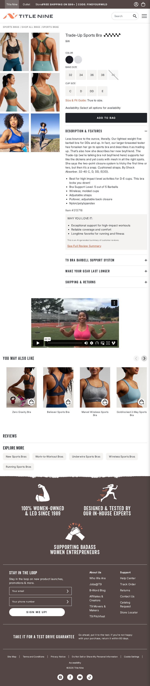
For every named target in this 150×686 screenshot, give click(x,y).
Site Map (11, 656)
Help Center (128, 578)
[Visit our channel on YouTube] (80, 677)
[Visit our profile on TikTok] (90, 677)
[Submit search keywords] (135, 16)
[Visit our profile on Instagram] (60, 677)
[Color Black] (69, 60)
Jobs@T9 (95, 584)
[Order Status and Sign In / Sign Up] (136, 4)
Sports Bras (11, 27)
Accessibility (75, 662)
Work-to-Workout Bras (49, 456)
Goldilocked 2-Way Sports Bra (132, 414)
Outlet (26, 4)
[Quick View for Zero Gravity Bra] (31, 402)
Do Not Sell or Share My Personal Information (95, 656)
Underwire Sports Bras (86, 456)
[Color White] (78, 60)
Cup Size (70, 83)
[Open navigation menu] (144, 16)
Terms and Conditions (33, 656)
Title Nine (11, 4)
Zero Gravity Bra (21, 412)
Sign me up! (36, 612)
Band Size (71, 67)
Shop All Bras (31, 27)
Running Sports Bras (18, 466)
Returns (125, 590)
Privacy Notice (58, 656)
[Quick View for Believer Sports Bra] (67, 402)
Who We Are (97, 578)
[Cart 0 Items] (143, 4)
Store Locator (129, 612)
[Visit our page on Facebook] (70, 677)
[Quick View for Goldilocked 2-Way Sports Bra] (141, 402)
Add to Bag (106, 117)
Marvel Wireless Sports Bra (95, 414)
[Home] (28, 16)
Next (144, 358)
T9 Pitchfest (97, 616)
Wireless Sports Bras (122, 456)
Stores (39, 4)
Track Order (128, 584)
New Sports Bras (16, 456)
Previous (136, 358)
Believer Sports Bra (58, 412)
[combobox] (121, 16)
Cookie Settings (131, 656)
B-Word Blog (97, 590)
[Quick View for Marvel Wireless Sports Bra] (104, 402)
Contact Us (127, 596)
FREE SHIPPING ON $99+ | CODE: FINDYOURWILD (74, 4)
